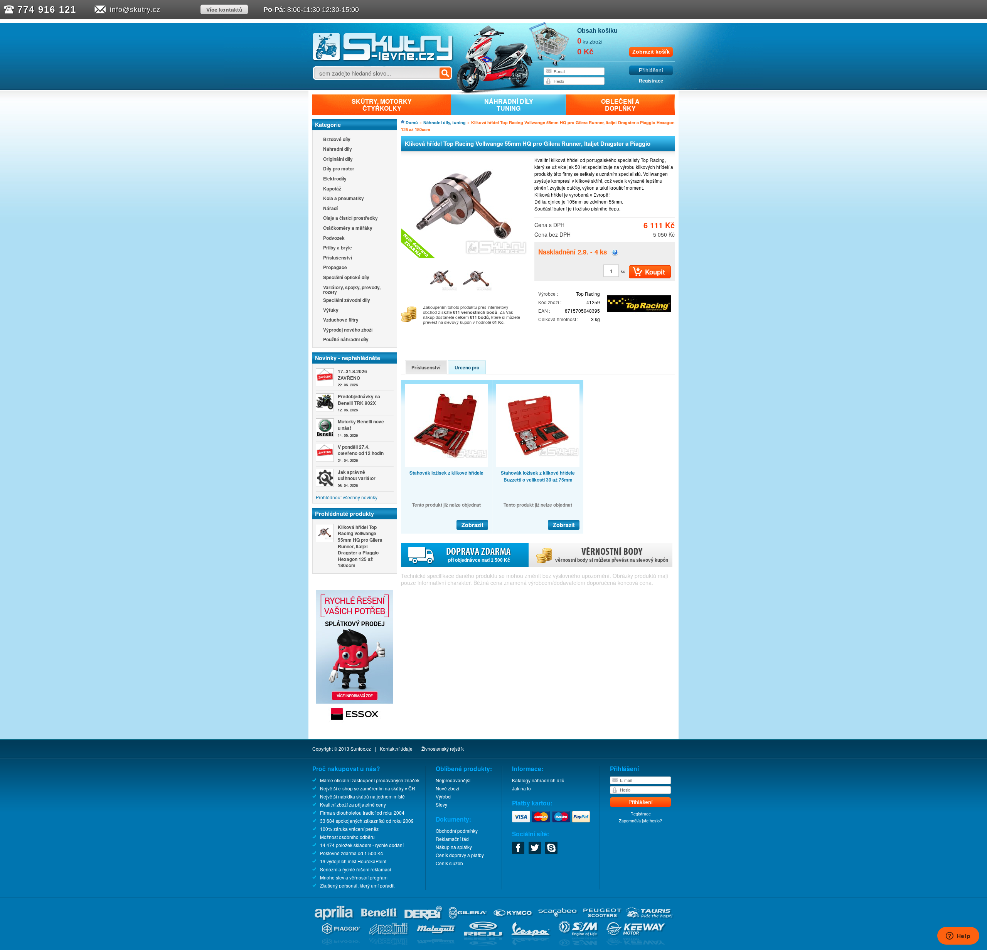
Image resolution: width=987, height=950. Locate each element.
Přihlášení (651, 70)
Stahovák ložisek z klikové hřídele (446, 472)
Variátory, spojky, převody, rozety (352, 289)
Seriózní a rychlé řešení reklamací (355, 869)
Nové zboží (447, 788)
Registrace (651, 81)
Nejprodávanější (453, 780)
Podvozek (334, 238)
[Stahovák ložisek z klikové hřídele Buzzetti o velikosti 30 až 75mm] (537, 425)
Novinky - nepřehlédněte (347, 358)
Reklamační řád (452, 838)
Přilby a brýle (337, 248)
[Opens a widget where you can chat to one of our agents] (958, 936)
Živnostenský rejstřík (442, 748)
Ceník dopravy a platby (460, 855)
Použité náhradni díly (346, 340)
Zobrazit (472, 525)
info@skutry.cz (135, 9)
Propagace (335, 268)
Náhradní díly (337, 149)
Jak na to (521, 788)
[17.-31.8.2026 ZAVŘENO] (325, 377)
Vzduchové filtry (341, 320)
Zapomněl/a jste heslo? (640, 820)
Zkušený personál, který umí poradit (357, 885)
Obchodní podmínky (457, 830)
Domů (412, 122)
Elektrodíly (335, 179)
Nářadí (330, 209)
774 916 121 (46, 9)
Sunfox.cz (360, 748)
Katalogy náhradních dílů (538, 780)
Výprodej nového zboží (347, 330)
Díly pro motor (338, 169)
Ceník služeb (449, 863)
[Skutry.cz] (383, 59)
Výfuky (331, 310)
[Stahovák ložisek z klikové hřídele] (446, 425)
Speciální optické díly (346, 278)
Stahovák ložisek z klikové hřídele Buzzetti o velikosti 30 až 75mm (538, 476)
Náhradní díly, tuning (444, 122)
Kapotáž (332, 189)
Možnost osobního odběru (347, 837)
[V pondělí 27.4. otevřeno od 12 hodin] (325, 453)
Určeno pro (467, 367)
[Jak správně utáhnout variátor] (325, 478)
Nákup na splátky (454, 847)
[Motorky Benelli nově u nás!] (325, 427)
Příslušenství (337, 258)
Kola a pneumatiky (343, 199)
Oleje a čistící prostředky (350, 218)
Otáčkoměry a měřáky (347, 228)
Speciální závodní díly (346, 300)
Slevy (441, 804)
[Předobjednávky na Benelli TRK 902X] (325, 402)
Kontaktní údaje (396, 748)
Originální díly (338, 159)
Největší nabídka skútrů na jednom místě (362, 796)
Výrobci (443, 796)
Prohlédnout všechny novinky (346, 497)
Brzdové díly (336, 140)
